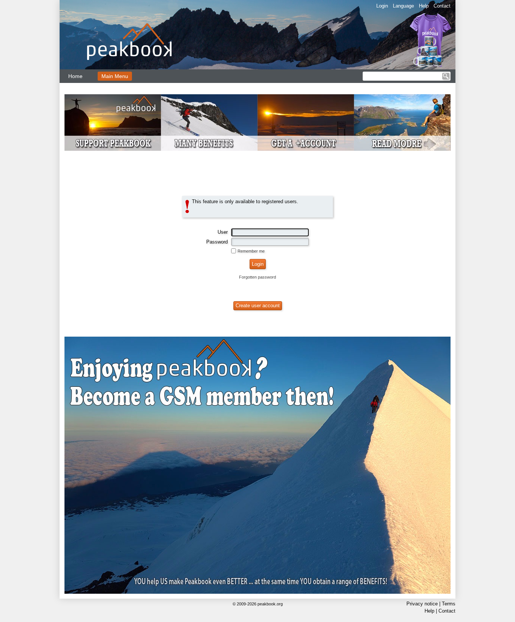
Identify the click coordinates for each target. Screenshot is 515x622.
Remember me (251, 251)
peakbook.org (270, 604)
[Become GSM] (257, 122)
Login (382, 6)
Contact (442, 6)
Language (403, 6)
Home (75, 76)
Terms (448, 604)
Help (424, 6)
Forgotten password (257, 277)
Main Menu (114, 76)
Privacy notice (422, 604)
